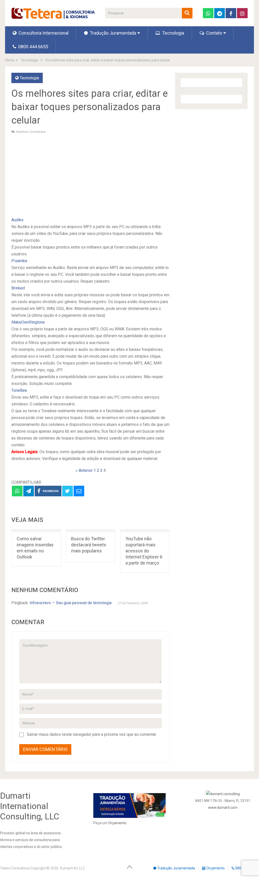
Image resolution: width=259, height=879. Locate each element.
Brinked (18, 288)
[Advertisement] (90, 174)
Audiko (17, 219)
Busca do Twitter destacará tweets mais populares (88, 544)
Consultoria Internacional (43, 33)
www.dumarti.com (223, 807)
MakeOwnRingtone (28, 322)
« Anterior (84, 470)
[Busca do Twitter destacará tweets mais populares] (90, 530)
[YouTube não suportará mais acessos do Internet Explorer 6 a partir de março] (145, 530)
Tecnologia (172, 33)
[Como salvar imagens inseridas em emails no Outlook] (36, 530)
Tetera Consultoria (15, 868)
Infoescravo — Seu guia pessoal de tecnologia (71, 602)
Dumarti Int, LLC (72, 868)
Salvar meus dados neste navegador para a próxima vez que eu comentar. (92, 734)
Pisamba (19, 260)
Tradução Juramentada (112, 33)
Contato (213, 33)
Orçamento (117, 823)
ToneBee (19, 390)
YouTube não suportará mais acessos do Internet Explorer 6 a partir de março (143, 551)
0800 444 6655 (32, 46)
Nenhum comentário (31, 132)
